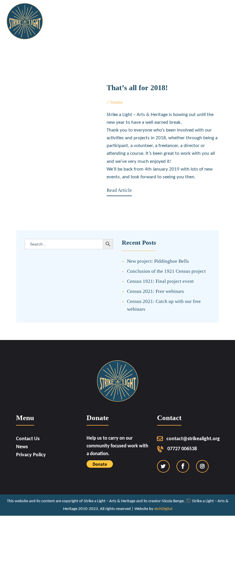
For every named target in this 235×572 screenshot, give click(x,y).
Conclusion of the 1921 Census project (166, 271)
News (22, 447)
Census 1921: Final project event (160, 281)
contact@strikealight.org (193, 439)
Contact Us (28, 439)
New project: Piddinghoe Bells (158, 261)
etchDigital (163, 509)
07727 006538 (182, 449)
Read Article (119, 190)
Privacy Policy (31, 455)
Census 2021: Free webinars (155, 291)
